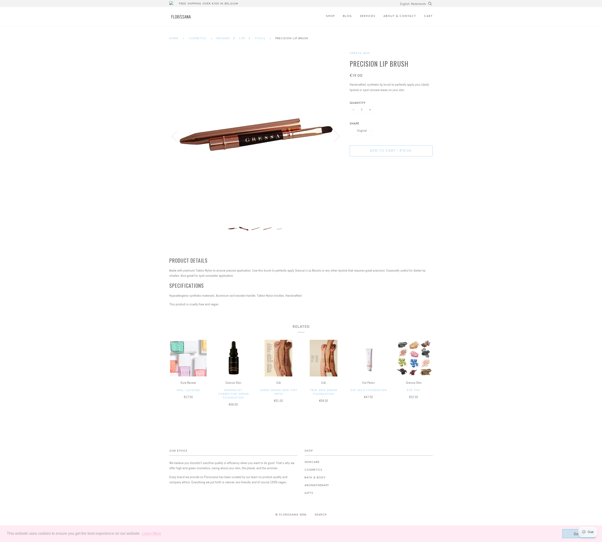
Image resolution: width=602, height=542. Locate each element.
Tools (259, 38)
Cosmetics (197, 38)
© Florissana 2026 (290, 515)
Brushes (223, 38)
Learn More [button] (151, 533)
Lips (242, 38)
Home (173, 38)
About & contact (399, 16)
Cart (428, 16)
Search (321, 515)
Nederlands (418, 4)
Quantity (357, 103)
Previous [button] (177, 136)
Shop (330, 16)
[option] (256, 135)
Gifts (309, 493)
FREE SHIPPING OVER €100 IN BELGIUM (208, 4)
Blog (347, 16)
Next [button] (334, 136)
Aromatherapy (317, 485)
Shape (354, 124)
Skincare (312, 462)
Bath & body (315, 478)
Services (367, 16)
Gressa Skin (360, 53)
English (405, 4)
